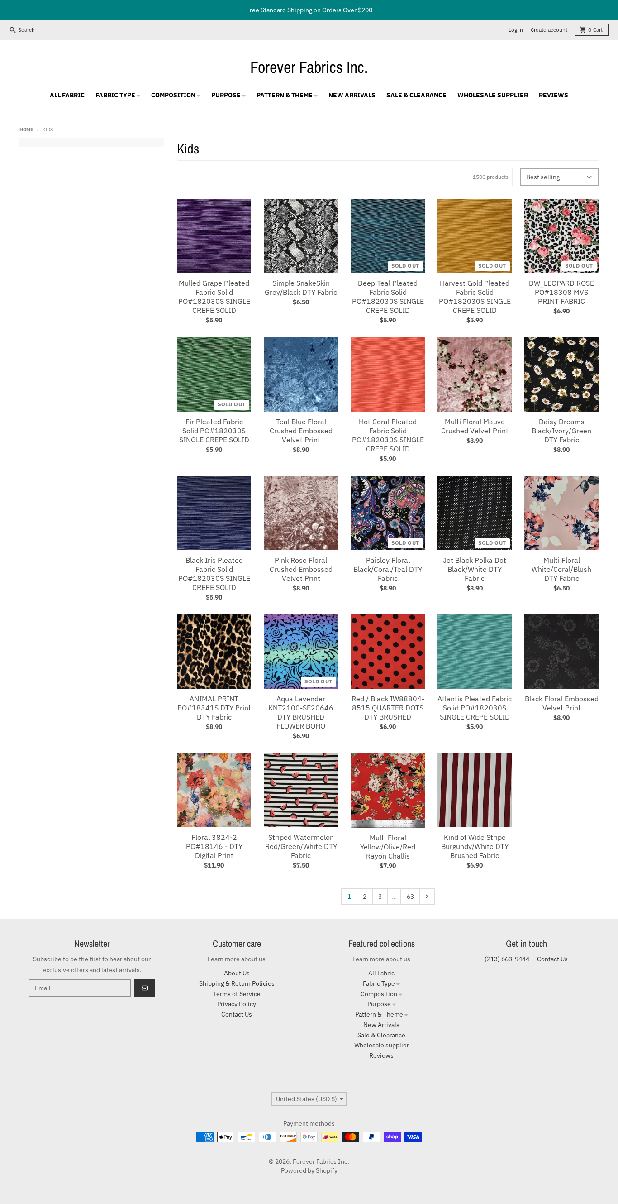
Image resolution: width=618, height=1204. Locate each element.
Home (26, 129)
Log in (516, 29)
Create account (549, 29)
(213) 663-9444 (507, 959)
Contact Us (552, 959)
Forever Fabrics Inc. (309, 67)
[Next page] (427, 896)
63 (410, 896)
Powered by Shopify (309, 1170)
